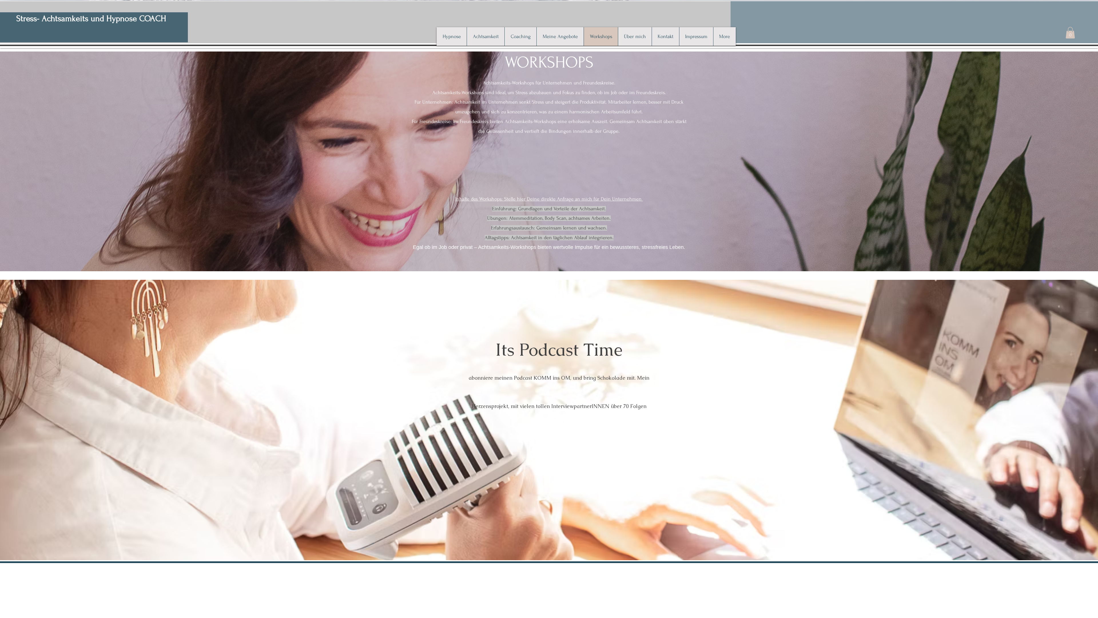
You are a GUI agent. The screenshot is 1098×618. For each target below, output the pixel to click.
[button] (1070, 33)
